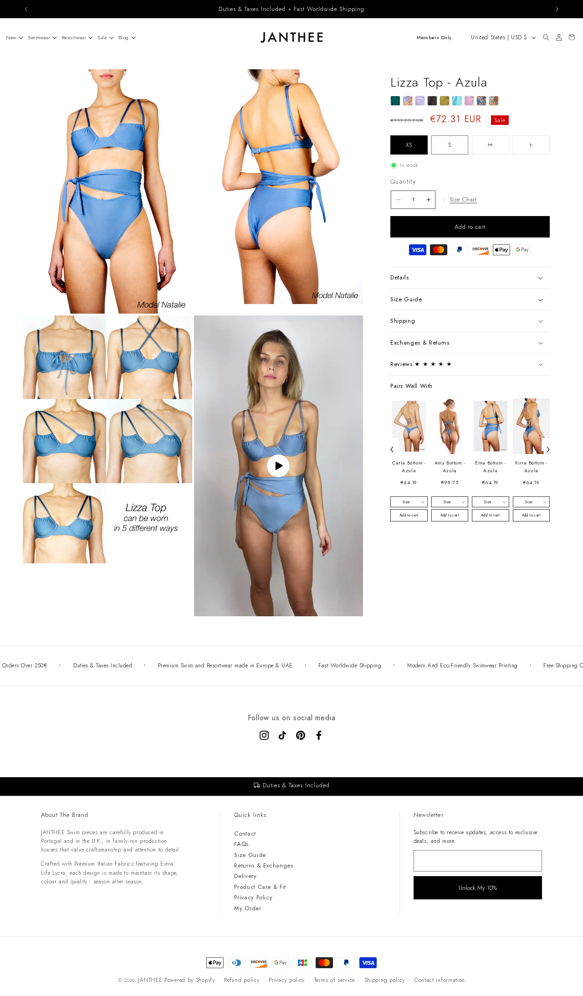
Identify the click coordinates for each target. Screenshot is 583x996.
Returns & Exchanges (263, 865)
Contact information (439, 980)
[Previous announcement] (26, 9)
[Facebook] (318, 735)
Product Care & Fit (260, 886)
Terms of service (334, 980)
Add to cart (408, 515)
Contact (245, 833)
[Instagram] (264, 735)
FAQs (241, 844)
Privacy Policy (253, 897)
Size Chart (463, 199)
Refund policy (241, 980)
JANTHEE (150, 980)
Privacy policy (287, 980)
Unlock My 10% (478, 887)
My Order (247, 908)
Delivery (245, 876)
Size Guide (250, 855)
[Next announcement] (557, 9)
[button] (12, 37)
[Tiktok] (282, 735)
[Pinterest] (300, 735)
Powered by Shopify (189, 980)
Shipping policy (384, 980)
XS (409, 145)
